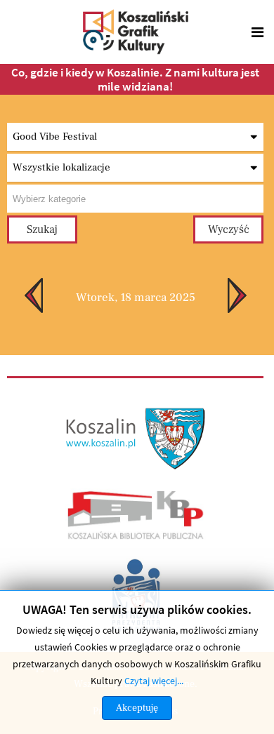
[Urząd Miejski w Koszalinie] (136, 437)
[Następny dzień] (245, 295)
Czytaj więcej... (153, 680)
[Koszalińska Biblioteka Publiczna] (135, 514)
